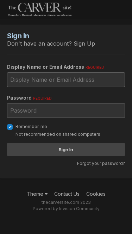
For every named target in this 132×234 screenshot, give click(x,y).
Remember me (31, 126)
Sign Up (84, 43)
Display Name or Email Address (55, 67)
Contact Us (67, 194)
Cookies (96, 194)
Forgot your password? (101, 163)
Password (29, 98)
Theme (36, 194)
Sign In (66, 149)
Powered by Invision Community (66, 208)
